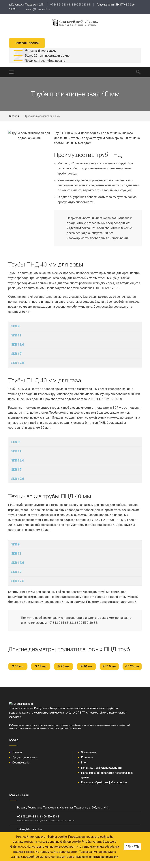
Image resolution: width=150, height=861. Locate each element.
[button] (12, 135)
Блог (84, 762)
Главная (14, 116)
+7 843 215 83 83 (60, 4)
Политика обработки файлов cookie (104, 782)
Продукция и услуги (25, 757)
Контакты (87, 757)
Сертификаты (20, 762)
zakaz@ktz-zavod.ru (37, 9)
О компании (88, 752)
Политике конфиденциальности (96, 856)
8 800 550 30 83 (81, 4)
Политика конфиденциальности (101, 767)
